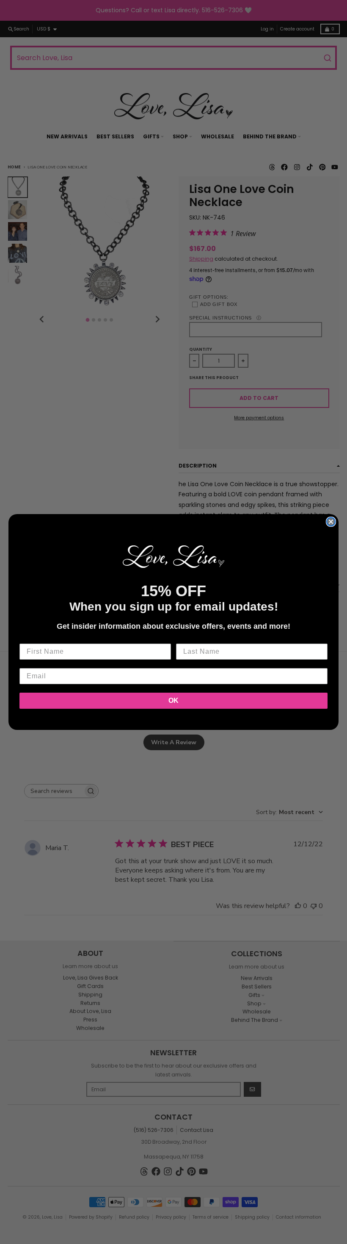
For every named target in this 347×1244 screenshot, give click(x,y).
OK (173, 700)
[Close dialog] (331, 521)
